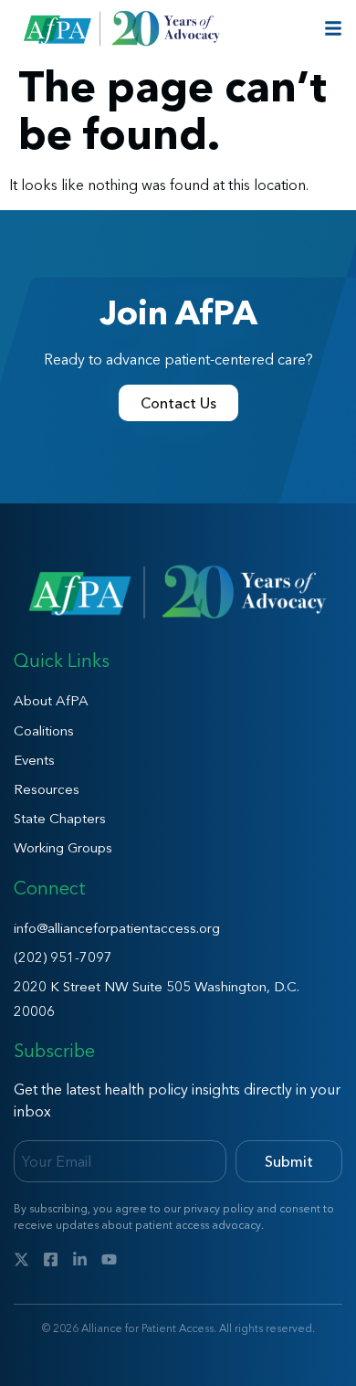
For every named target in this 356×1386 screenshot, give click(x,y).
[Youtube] (109, 1259)
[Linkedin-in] (80, 1259)
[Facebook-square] (50, 1259)
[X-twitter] (21, 1259)
